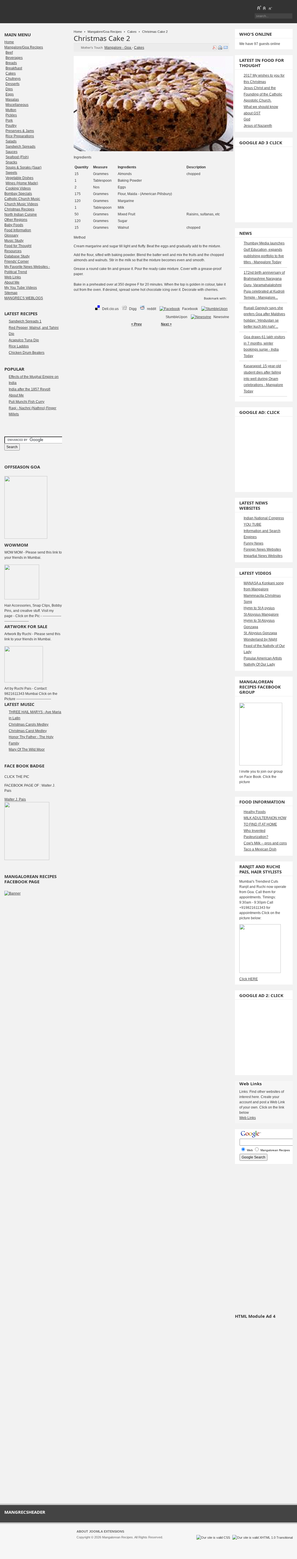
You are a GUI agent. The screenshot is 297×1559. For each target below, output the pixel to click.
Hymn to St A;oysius (259, 608)
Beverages (14, 58)
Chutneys (13, 79)
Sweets (11, 173)
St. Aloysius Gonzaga (260, 633)
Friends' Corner (16, 261)
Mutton (11, 110)
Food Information (17, 230)
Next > (166, 324)
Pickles (11, 115)
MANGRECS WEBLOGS (23, 298)
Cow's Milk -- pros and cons (265, 843)
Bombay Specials (18, 194)
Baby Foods (13, 225)
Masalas (12, 100)
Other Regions (15, 220)
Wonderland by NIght (260, 639)
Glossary (11, 235)
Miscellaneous (17, 105)
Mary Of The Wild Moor (27, 749)
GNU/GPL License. (153, 1542)
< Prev (136, 324)
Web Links (12, 277)
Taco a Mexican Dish (260, 849)
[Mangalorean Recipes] (36, 11)
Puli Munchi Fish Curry (26, 402)
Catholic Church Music (22, 199)
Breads (11, 63)
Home (78, 31)
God (247, 119)
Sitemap (10, 293)
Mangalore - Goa (118, 48)
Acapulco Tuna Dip (24, 340)
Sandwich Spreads (20, 147)
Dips (9, 89)
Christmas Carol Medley (28, 731)
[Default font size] (264, 8)
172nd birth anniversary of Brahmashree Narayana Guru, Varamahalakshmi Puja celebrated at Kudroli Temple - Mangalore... (264, 285)
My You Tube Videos (20, 288)
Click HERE (248, 979)
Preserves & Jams (20, 131)
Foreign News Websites (262, 549)
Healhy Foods (255, 812)
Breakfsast (14, 68)
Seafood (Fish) (17, 157)
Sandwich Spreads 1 (25, 321)
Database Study (17, 256)
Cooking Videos (18, 188)
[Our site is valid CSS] (213, 1537)
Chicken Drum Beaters (26, 353)
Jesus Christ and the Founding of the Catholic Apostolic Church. (263, 94)
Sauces (11, 152)
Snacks (11, 162)
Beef (9, 53)
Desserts (12, 84)
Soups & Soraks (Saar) (23, 167)
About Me (11, 282)
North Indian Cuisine (20, 214)
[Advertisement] (151, 347)
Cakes (132, 31)
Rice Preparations (20, 136)
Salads (11, 141)
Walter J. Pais (15, 799)
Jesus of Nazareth (258, 126)
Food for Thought (17, 246)
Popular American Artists (263, 658)
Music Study (13, 241)
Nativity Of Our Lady (259, 664)
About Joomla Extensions (100, 1531)
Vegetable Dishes (19, 178)
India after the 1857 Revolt (29, 389)
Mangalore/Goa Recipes (105, 31)
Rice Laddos (19, 346)
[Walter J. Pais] (26, 859)
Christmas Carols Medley (28, 724)
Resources (12, 251)
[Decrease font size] (270, 8)
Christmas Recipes (19, 209)
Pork (9, 120)
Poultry (11, 126)
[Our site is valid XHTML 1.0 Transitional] (262, 1537)
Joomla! (82, 1542)
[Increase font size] (259, 8)
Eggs (10, 94)
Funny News (253, 543)
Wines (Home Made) (22, 183)
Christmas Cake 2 (102, 38)
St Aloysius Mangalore (261, 614)
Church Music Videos (21, 204)
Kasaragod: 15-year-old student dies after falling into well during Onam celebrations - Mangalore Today (263, 378)
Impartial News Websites (263, 556)
